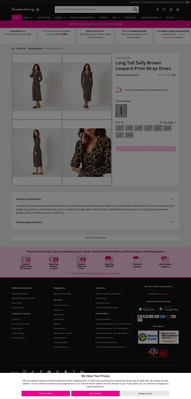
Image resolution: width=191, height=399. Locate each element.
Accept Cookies (45, 393)
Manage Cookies (145, 393)
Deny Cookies (95, 393)
